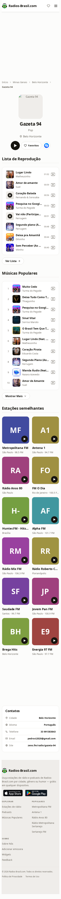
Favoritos (33, 145)
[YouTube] (53, 174)
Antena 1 (38, 448)
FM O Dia (38, 488)
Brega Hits (9, 649)
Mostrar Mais (14, 396)
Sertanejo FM (39, 831)
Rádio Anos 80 (12, 488)
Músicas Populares (12, 817)
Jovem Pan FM (42, 609)
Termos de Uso (32, 876)
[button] (15, 430)
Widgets (6, 854)
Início (5, 82)
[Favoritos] (48, 5)
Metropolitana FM (15, 448)
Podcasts (7, 812)
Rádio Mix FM (11, 569)
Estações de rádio (11, 806)
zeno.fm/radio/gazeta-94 (42, 745)
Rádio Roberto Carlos (45, 569)
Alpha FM (39, 528)
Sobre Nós (7, 843)
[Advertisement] (30, 46)
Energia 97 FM (42, 649)
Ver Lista (11, 261)
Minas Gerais (20, 82)
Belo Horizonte (40, 82)
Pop (30, 130)
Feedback (7, 859)
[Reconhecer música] (46, 145)
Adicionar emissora (12, 849)
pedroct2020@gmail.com (42, 738)
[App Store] (13, 793)
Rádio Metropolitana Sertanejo (43, 824)
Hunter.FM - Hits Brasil (15, 528)
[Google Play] (36, 793)
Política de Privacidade (12, 876)
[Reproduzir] (15, 145)
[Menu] (56, 6)
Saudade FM (11, 609)
